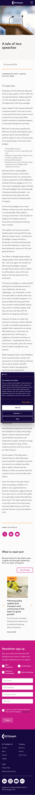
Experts (4, 755)
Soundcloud (22, 781)
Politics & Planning (27, 672)
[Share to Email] (17, 534)
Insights (4, 758)
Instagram (10, 781)
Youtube (16, 781)
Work (3, 751)
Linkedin (4, 781)
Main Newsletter (9, 666)
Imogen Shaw (9, 86)
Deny (17, 419)
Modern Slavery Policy (9, 771)
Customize (16, 413)
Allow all (17, 407)
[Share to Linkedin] (11, 534)
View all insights (25, 570)
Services (4, 748)
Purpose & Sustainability (9, 672)
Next (31, 605)
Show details (26, 402)
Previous (3, 605)
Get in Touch (23, 755)
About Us (22, 748)
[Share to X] (4, 534)
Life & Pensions (26, 666)
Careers (21, 751)
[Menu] (31, 2)
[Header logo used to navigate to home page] (17, 3)
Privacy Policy (26, 712)
